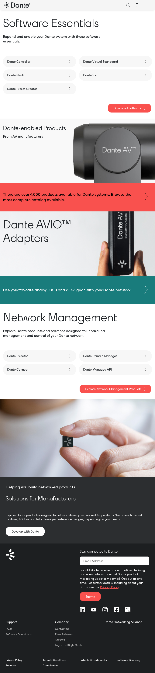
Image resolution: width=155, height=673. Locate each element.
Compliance (50, 665)
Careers (60, 639)
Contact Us (62, 629)
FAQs (9, 629)
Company (62, 622)
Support (11, 622)
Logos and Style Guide (68, 645)
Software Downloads (19, 634)
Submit (90, 596)
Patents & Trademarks (93, 660)
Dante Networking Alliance (123, 622)
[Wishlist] (137, 5)
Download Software (127, 108)
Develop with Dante (25, 531)
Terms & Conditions (54, 660)
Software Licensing (128, 660)
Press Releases (64, 634)
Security (11, 665)
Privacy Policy (109, 587)
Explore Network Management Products (113, 389)
